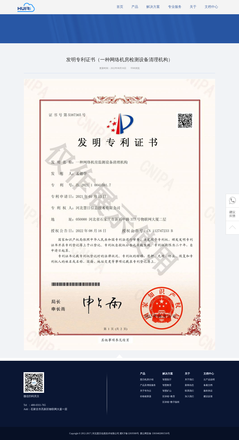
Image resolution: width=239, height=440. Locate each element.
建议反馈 (208, 396)
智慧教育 (166, 385)
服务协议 (208, 390)
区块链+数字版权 (170, 402)
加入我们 (189, 396)
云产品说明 (209, 379)
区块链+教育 (168, 396)
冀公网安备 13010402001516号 (155, 433)
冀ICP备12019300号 (129, 433)
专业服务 (174, 7)
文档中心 (211, 7)
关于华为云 (145, 390)
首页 (120, 7)
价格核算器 (145, 396)
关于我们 (189, 379)
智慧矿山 (166, 390)
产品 (134, 7)
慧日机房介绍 (146, 379)
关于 (193, 7)
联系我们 (189, 390)
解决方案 (153, 7)
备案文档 (208, 385)
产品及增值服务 (148, 385)
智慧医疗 (166, 379)
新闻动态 (189, 385)
